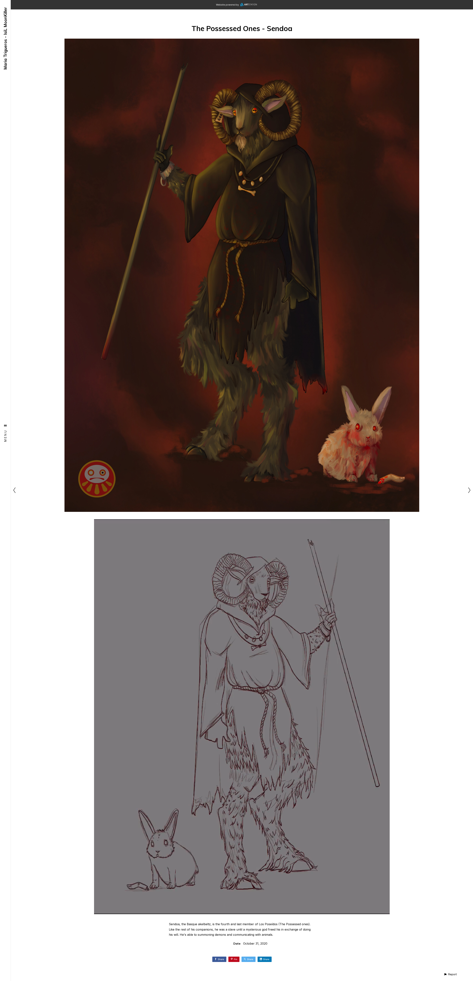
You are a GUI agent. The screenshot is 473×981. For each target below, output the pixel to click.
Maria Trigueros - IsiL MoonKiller (5, 38)
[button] (450, 974)
